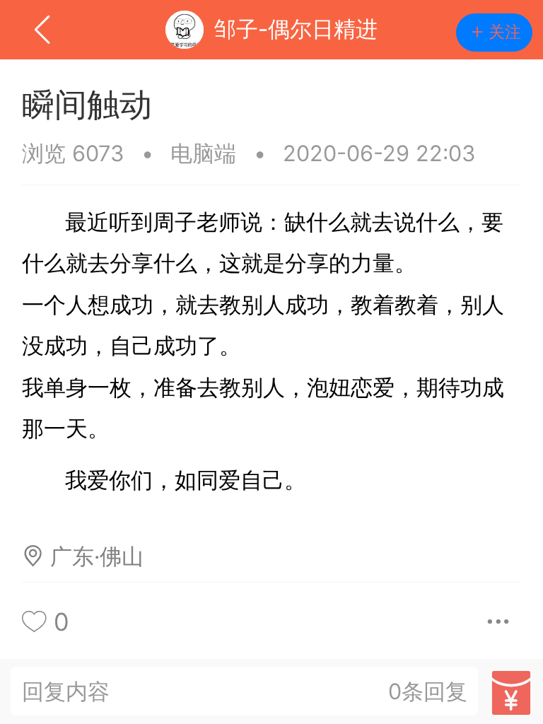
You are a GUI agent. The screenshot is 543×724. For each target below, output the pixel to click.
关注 (505, 32)
